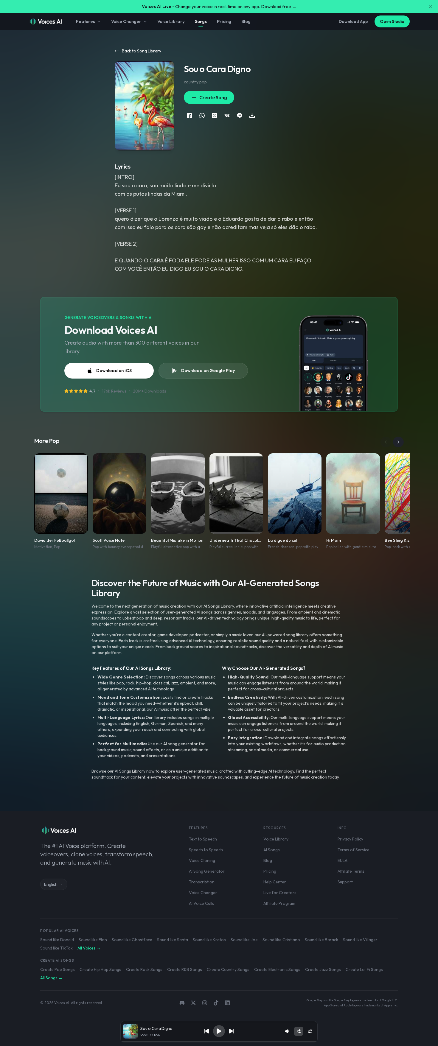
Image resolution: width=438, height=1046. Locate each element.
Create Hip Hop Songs (100, 969)
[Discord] (182, 1003)
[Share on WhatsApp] (202, 115)
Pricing (224, 21)
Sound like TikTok (56, 948)
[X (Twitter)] (193, 1003)
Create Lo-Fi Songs (364, 969)
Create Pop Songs (57, 969)
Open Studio (392, 21)
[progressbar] (219, 1042)
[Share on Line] (239, 115)
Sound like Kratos (209, 939)
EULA (342, 860)
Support (345, 882)
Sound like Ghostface (132, 939)
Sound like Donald (57, 939)
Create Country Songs (228, 969)
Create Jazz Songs (323, 969)
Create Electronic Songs (277, 969)
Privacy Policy (350, 839)
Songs (201, 21)
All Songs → (51, 977)
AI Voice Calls (201, 903)
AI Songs (271, 849)
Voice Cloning (202, 860)
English (51, 884)
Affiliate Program (279, 903)
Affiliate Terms (351, 871)
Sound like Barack (321, 939)
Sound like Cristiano (281, 939)
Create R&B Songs (184, 969)
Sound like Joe (244, 939)
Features (85, 21)
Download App (353, 21)
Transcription (202, 882)
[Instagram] (205, 1003)
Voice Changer (126, 21)
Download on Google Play (208, 370)
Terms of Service (353, 849)
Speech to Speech (206, 849)
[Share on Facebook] (189, 115)
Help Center (274, 882)
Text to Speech (203, 839)
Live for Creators (279, 892)
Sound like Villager (360, 939)
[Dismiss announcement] (430, 6)
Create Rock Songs (144, 969)
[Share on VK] (227, 115)
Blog (245, 21)
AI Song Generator (207, 871)
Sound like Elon (93, 939)
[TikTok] (216, 1003)
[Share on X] (214, 115)
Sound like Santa (172, 939)
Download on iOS (114, 370)
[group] (219, 1042)
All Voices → (89, 948)
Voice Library (171, 21)
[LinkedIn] (227, 1003)
